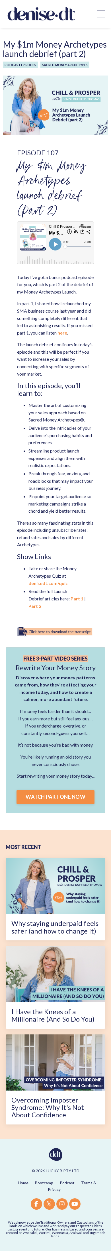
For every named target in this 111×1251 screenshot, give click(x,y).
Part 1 (77, 598)
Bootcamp (44, 1182)
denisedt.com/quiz (48, 583)
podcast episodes (20, 65)
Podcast (67, 1182)
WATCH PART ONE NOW (55, 797)
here (62, 332)
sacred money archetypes (65, 65)
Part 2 (34, 606)
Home (23, 1182)
